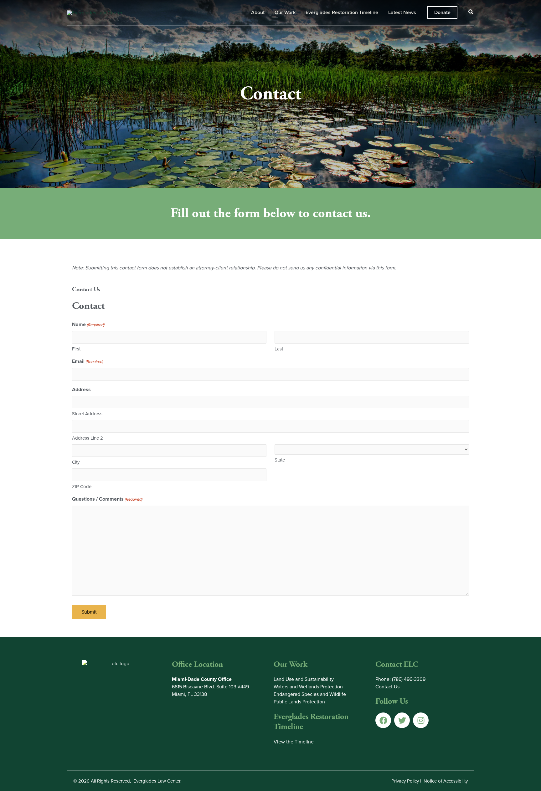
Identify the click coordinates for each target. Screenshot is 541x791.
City (76, 462)
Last (279, 348)
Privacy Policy (405, 781)
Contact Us (387, 686)
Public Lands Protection (299, 701)
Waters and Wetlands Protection (308, 686)
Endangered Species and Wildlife (310, 694)
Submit (89, 611)
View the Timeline (294, 741)
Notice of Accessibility (446, 781)
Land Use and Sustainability (304, 679)
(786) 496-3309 (408, 679)
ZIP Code (81, 486)
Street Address (87, 413)
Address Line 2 (87, 438)
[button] (442, 12)
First (76, 348)
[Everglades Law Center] (94, 12)
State (280, 460)
